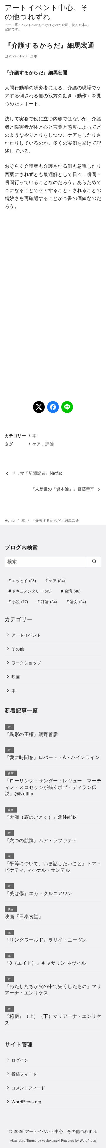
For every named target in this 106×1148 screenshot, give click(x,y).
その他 (17, 648)
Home (10, 520)
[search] (94, 561)
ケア (36, 443)
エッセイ (24, 580)
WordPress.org (26, 1101)
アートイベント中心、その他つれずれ (46, 11)
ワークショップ (26, 662)
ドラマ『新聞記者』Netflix (36, 473)
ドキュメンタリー (32, 591)
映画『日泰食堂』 (24, 916)
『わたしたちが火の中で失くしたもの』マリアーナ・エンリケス (53, 989)
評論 (49, 443)
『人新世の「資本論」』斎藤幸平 (63, 488)
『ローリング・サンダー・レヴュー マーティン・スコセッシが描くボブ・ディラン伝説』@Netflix (53, 787)
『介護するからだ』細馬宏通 (55, 520)
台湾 (72, 591)
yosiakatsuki (51, 1140)
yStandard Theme (23, 1140)
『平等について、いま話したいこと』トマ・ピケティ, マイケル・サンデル (53, 866)
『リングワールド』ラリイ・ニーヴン (46, 939)
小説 (20, 601)
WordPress (88, 1140)
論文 (78, 601)
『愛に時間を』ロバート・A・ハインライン (52, 757)
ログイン (20, 1060)
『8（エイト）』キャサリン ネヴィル (45, 962)
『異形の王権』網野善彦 (31, 734)
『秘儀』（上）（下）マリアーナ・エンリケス (53, 1019)
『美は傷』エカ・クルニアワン (38, 893)
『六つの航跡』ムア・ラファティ (41, 840)
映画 (15, 676)
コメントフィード (28, 1087)
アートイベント (26, 635)
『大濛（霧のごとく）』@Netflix (41, 816)
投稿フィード (24, 1074)
